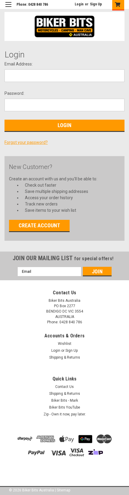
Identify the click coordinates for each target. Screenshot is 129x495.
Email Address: (18, 64)
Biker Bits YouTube (64, 407)
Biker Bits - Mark (64, 400)
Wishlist (64, 344)
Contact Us (64, 387)
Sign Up (96, 4)
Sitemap (63, 490)
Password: (14, 93)
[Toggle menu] (8, 8)
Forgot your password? (26, 142)
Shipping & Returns (64, 357)
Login (79, 4)
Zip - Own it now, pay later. (65, 414)
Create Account (39, 225)
